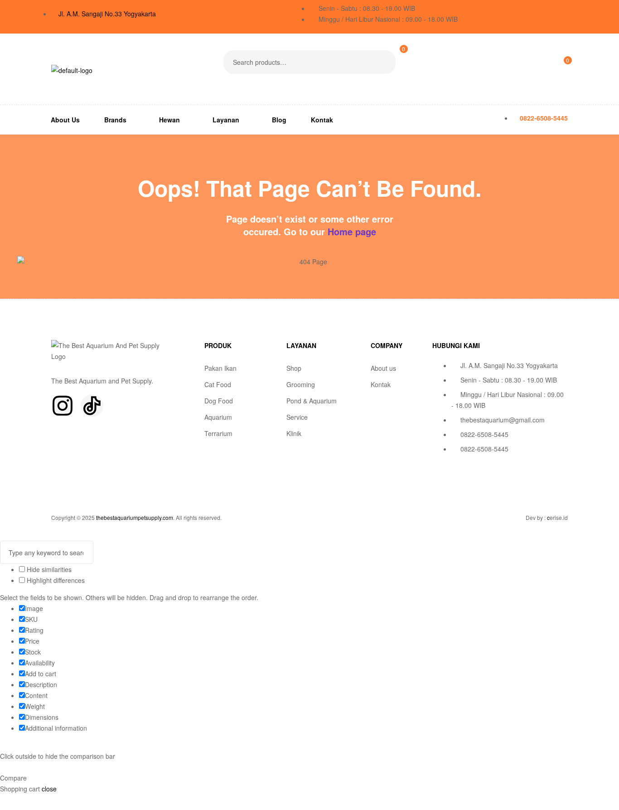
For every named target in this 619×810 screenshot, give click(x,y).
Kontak (381, 384)
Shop (293, 368)
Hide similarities (48, 569)
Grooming (300, 384)
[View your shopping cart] (399, 76)
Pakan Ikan (220, 368)
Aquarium (218, 417)
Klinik (293, 433)
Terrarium (218, 433)
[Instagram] (62, 405)
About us (383, 368)
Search (383, 62)
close (49, 788)
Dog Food (218, 400)
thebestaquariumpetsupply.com (134, 517)
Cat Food (217, 384)
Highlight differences (55, 580)
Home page (352, 231)
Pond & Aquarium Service (311, 409)
